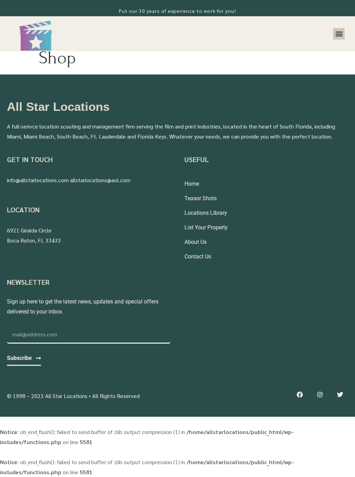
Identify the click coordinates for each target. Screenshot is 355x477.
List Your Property (206, 227)
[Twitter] (340, 395)
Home (191, 183)
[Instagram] (320, 395)
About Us (195, 242)
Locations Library (205, 213)
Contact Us (197, 256)
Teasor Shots (200, 198)
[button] (339, 33)
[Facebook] (300, 395)
